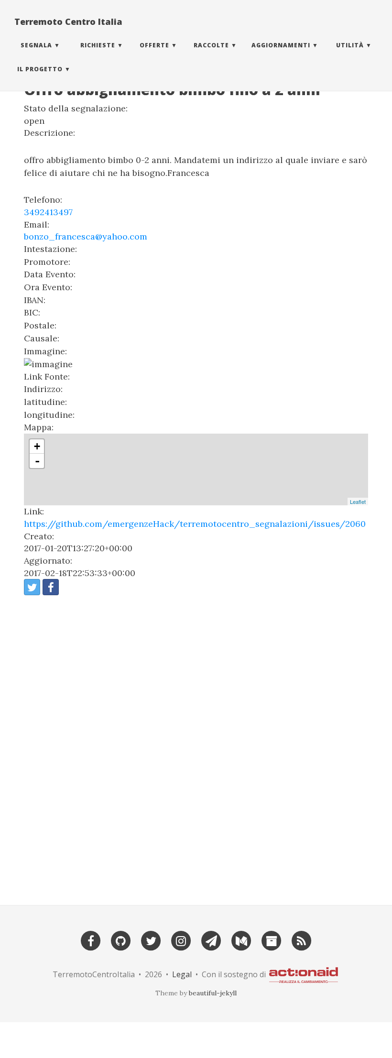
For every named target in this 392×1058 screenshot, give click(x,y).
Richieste (97, 45)
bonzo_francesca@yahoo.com (85, 236)
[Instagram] (181, 940)
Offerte (154, 45)
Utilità (350, 45)
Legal (182, 974)
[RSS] (301, 940)
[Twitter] (151, 940)
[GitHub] (120, 940)
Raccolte (211, 45)
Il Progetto (40, 69)
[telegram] (211, 940)
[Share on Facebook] (51, 587)
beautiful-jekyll (213, 993)
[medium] (241, 940)
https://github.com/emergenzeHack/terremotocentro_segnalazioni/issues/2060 (195, 523)
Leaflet (358, 501)
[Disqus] (196, 746)
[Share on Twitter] (32, 587)
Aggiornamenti (280, 45)
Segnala (36, 45)
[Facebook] (90, 940)
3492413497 (48, 212)
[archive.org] (271, 940)
